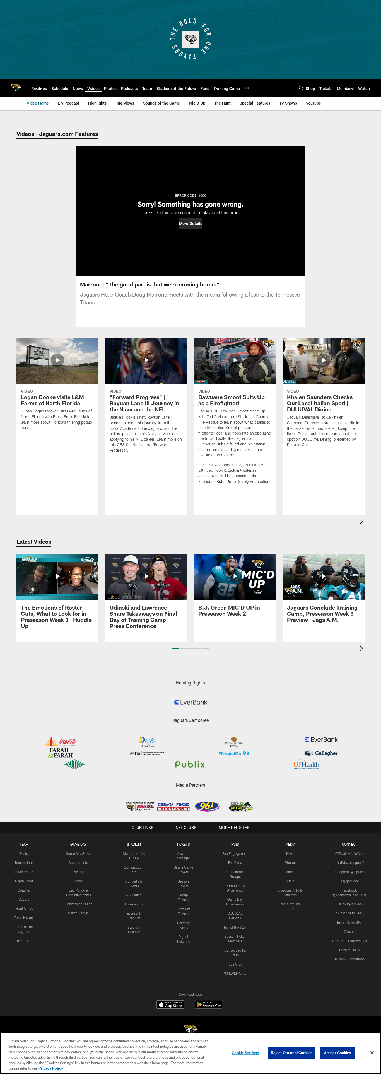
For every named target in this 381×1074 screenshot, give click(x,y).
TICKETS (183, 844)
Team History (24, 917)
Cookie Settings (245, 1053)
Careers (349, 931)
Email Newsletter (349, 922)
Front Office (24, 908)
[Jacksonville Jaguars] (190, 1030)
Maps (78, 881)
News (290, 853)
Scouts (24, 899)
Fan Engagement (235, 853)
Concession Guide (78, 904)
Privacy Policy (349, 950)
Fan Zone (235, 862)
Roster (24, 853)
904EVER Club (235, 973)
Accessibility (133, 904)
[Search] (301, 88)
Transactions (24, 862)
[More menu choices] (246, 88)
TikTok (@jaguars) (349, 904)
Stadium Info (78, 862)
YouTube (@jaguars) (349, 862)
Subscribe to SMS (349, 913)
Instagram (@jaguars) (349, 872)
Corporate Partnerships (349, 941)
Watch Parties (78, 913)
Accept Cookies (337, 1053)
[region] (190, 1053)
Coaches (24, 890)
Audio (290, 881)
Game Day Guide (78, 853)
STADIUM (134, 844)
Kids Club (235, 964)
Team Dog (24, 941)
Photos (290, 862)
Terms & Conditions (349, 959)
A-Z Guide (133, 895)
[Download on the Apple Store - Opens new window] (170, 1005)
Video (290, 872)
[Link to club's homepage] (15, 87)
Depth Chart (24, 881)
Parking (78, 872)
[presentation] (362, 522)
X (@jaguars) (349, 881)
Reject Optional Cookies (291, 1053)
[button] (190, 223)
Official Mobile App (349, 853)
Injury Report (24, 872)
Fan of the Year (235, 927)
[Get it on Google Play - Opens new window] (209, 1007)
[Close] (372, 1053)
